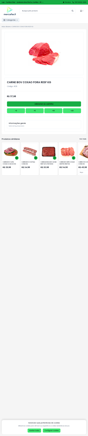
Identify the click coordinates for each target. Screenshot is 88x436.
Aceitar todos (34, 430)
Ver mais (82, 139)
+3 (16, 111)
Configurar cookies (52, 430)
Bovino (8, 27)
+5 (35, 111)
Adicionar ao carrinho (44, 104)
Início (3, 27)
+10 (53, 111)
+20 (72, 111)
